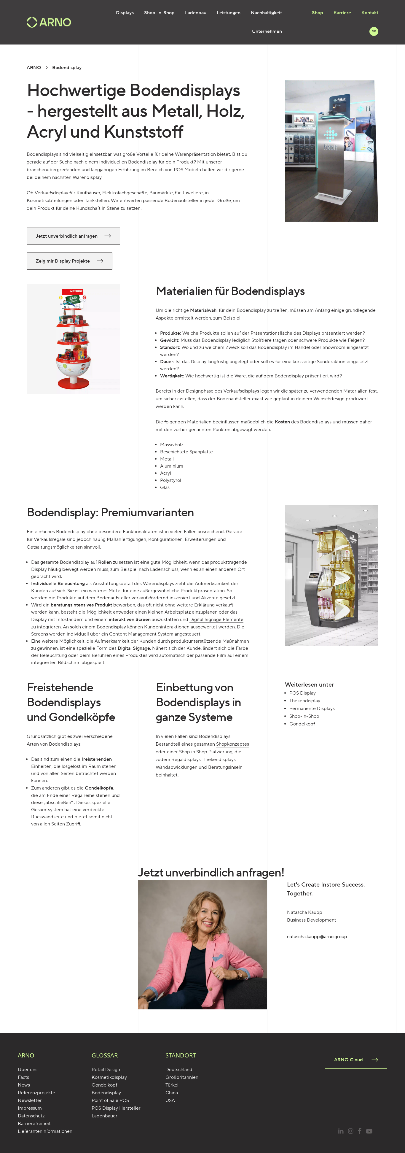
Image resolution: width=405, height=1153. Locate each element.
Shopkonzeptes (232, 744)
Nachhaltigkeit (266, 13)
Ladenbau (195, 13)
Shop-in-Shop (159, 13)
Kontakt (369, 13)
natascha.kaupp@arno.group (317, 937)
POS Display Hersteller (116, 1108)
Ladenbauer (104, 1116)
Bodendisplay (106, 1093)
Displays (125, 13)
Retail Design (106, 1070)
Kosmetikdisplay (109, 1077)
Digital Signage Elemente (216, 619)
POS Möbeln (187, 170)
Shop (317, 13)
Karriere (342, 13)
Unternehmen (267, 31)
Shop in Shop (193, 752)
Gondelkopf (104, 1085)
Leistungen (228, 13)
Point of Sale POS (110, 1100)
